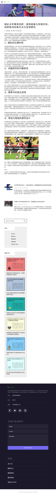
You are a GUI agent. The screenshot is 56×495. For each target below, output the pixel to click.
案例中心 (12, 13)
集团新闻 (13, 239)
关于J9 (13, 233)
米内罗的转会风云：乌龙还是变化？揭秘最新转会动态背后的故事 (32, 185)
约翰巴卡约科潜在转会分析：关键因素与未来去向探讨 (29, 201)
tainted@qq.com (16, 404)
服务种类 (13, 241)
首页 (7, 13)
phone (13, 400)
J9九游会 (35, 492)
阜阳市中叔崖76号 (16, 395)
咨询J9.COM (14, 244)
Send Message (28, 447)
